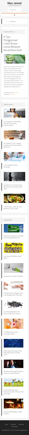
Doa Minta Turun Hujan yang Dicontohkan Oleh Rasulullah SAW (13, 187)
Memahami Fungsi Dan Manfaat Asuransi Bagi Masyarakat (13, 237)
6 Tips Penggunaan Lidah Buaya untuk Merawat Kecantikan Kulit (13, 43)
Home (7, 21)
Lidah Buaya (12, 94)
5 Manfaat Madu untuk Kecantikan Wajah (11, 333)
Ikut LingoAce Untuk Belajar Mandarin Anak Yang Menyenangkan (12, 123)
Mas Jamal (14, 3)
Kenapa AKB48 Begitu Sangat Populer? (13, 413)
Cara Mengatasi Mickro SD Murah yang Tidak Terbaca (12, 312)
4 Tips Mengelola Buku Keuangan (11, 166)
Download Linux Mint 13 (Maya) (13, 276)
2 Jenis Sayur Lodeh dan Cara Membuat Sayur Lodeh (13, 208)
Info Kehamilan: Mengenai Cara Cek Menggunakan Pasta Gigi (13, 294)
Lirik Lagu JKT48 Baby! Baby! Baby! (13, 257)
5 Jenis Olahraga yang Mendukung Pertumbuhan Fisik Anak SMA (14, 392)
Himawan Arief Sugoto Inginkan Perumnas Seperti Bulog (14, 372)
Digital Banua (24, 430)
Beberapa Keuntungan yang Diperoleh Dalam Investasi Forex (12, 352)
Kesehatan (16, 92)
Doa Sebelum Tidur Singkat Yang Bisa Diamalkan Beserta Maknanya (13, 145)
